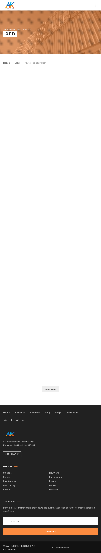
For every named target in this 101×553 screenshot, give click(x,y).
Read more (15, 148)
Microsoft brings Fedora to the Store (50, 110)
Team (73, 103)
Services (35, 412)
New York (54, 473)
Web (8, 103)
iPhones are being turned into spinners (50, 265)
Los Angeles (9, 481)
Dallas (6, 477)
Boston (53, 481)
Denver (52, 485)
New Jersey (9, 485)
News (41, 183)
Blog (17, 63)
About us (20, 412)
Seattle (6, 489)
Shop (58, 412)
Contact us (72, 412)
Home (6, 63)
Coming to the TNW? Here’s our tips (50, 195)
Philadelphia (55, 477)
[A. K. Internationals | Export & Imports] (9, 5)
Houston (53, 489)
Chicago (7, 473)
